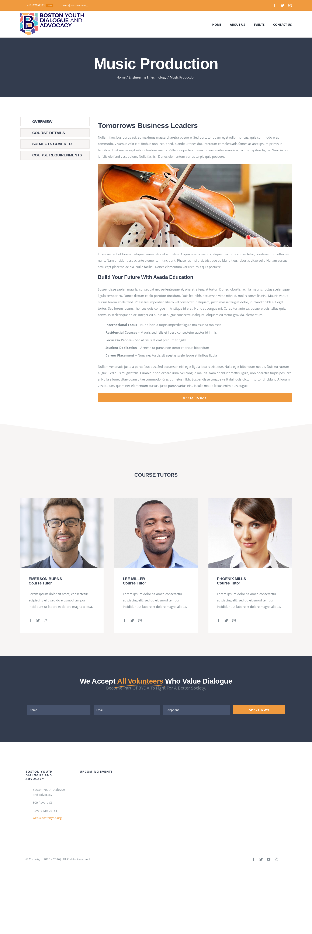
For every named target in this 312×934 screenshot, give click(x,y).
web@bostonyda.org (47, 818)
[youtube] (268, 859)
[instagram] (290, 5)
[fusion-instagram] (45, 620)
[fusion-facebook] (30, 620)
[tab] (55, 121)
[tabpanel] (195, 259)
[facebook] (275, 5)
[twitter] (282, 5)
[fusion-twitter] (38, 620)
